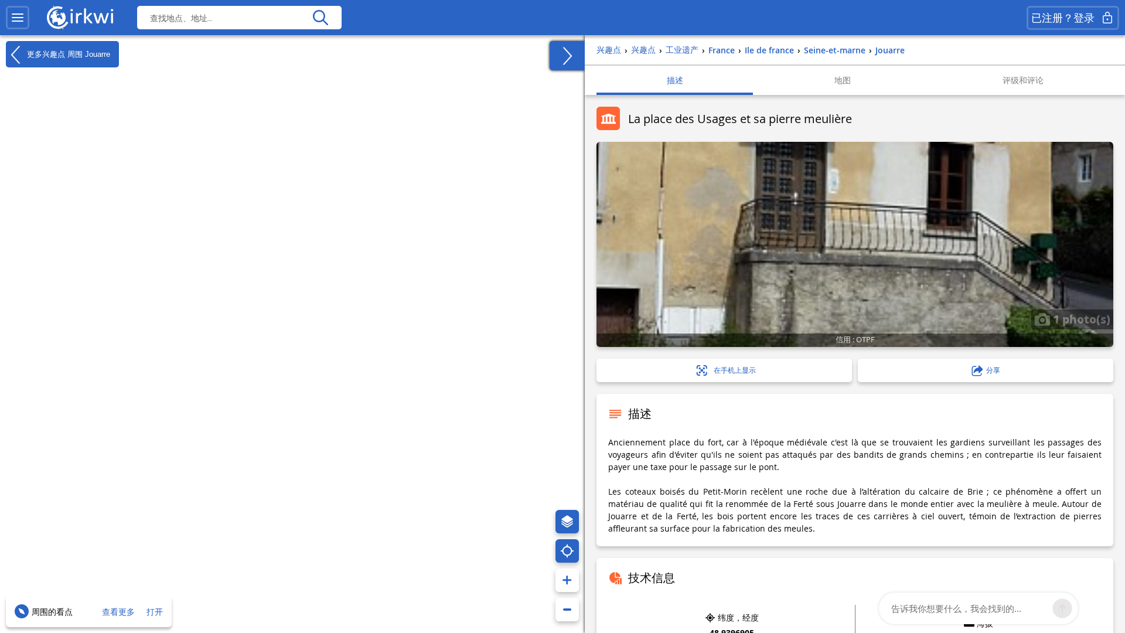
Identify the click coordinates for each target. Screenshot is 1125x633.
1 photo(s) (1080, 319)
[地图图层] (567, 521)
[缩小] (567, 609)
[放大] (567, 580)
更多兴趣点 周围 (67, 53)
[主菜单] (17, 17)
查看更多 (118, 611)
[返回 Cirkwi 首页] (80, 17)
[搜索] (320, 17)
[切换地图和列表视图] (567, 55)
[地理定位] (567, 551)
